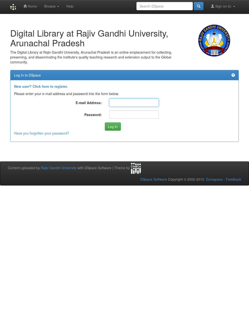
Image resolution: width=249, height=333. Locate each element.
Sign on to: (223, 6)
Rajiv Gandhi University (59, 167)
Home (32, 6)
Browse (50, 6)
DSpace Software (153, 179)
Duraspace (214, 179)
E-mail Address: (89, 102)
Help (69, 6)
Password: (93, 114)
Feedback (233, 179)
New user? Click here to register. (41, 86)
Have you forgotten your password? (41, 133)
